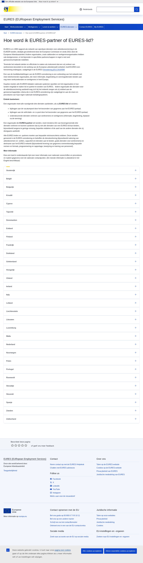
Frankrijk (10, 245)
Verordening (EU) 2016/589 (54, 70)
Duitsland (10, 253)
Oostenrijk (10, 170)
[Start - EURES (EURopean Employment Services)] (15, 9)
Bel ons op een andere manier (62, 519)
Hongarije (10, 270)
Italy (8, 295)
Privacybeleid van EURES (107, 471)
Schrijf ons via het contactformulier (63, 522)
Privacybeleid (102, 519)
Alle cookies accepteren (92, 551)
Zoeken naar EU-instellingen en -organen (113, 537)
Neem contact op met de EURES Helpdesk (67, 464)
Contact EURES (85, 27)
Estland (9, 228)
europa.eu (23, 516)
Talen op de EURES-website (108, 464)
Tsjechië (9, 212)
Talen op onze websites (106, 515)
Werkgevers (33, 27)
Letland (9, 303)
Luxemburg (11, 328)
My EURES (98, 27)
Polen (8, 361)
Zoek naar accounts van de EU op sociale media (69, 537)
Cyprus (9, 204)
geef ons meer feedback (43, 446)
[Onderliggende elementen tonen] (25, 27)
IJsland (9, 278)
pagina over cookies (63, 550)
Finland (9, 237)
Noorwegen (11, 353)
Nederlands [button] (87, 9)
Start (6, 27)
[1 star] (12, 445)
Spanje (9, 402)
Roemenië (10, 378)
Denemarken (11, 220)
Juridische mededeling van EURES (111, 474)
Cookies (100, 526)
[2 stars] (14, 445)
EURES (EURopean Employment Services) (25, 459)
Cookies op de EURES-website (109, 468)
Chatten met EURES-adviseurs (62, 468)
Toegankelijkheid (10, 471)
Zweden (9, 411)
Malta (8, 336)
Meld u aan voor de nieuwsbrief (62, 496)
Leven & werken (49, 27)
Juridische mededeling (106, 522)
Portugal (10, 369)
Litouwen (10, 320)
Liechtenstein (12, 311)
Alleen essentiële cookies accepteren (120, 551)
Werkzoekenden (16, 27)
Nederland (10, 344)
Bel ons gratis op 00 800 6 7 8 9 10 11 (65, 515)
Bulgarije (10, 187)
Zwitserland (11, 419)
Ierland (9, 286)
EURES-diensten (67, 27)
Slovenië (10, 394)
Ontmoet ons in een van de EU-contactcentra (67, 526)
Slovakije (10, 386)
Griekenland (11, 262)
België (9, 179)
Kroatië (9, 195)
